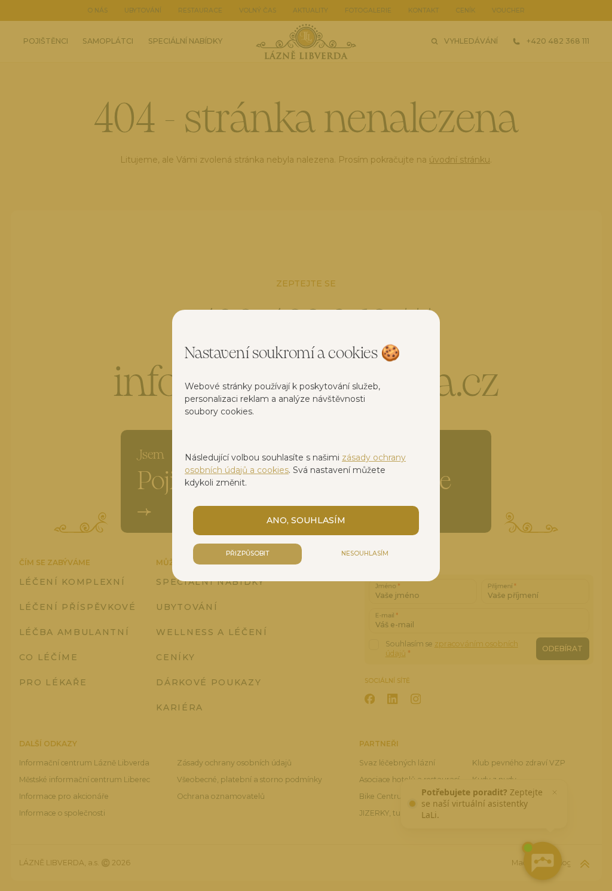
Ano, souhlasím (306, 520)
